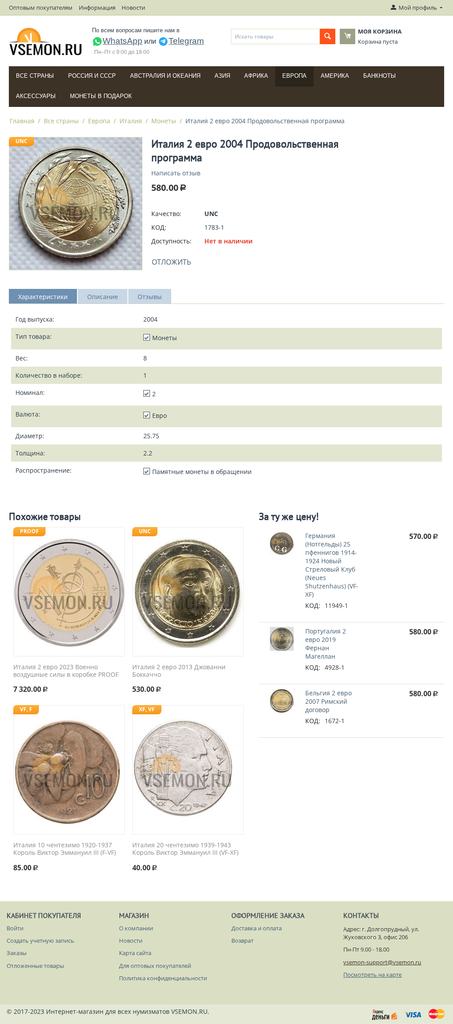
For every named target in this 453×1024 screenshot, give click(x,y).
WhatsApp (122, 41)
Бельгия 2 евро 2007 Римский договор (328, 701)
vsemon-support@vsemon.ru (382, 962)
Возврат (242, 940)
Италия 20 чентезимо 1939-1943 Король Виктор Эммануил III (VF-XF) (185, 849)
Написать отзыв (175, 173)
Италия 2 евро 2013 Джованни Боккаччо (179, 671)
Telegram (186, 41)
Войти (15, 928)
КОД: (158, 227)
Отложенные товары (35, 966)
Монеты (163, 121)
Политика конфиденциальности (163, 978)
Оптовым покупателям (41, 7)
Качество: (166, 213)
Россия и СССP (92, 75)
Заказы (17, 953)
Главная (22, 121)
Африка (256, 75)
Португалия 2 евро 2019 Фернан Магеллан (325, 643)
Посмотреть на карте (372, 974)
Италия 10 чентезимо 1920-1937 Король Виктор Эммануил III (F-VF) (64, 849)
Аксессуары (36, 96)
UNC (21, 141)
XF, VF (147, 709)
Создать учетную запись (40, 940)
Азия (222, 75)
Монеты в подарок (101, 96)
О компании (136, 928)
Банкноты (379, 75)
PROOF (29, 531)
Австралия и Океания (165, 75)
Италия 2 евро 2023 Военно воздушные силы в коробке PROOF (66, 671)
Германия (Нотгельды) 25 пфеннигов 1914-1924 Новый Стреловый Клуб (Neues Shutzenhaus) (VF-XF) (331, 565)
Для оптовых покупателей (155, 966)
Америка (335, 75)
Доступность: (171, 241)
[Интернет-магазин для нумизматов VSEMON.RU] (46, 42)
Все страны (35, 75)
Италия (130, 121)
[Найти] (327, 36)
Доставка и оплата (256, 928)
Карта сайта (135, 953)
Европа (294, 75)
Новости (133, 7)
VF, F (26, 709)
